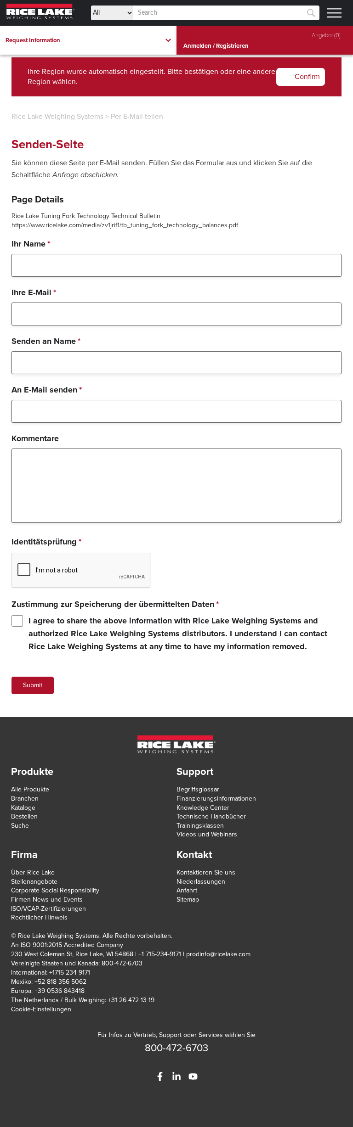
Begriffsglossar (197, 789)
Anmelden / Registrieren (216, 46)
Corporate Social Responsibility (55, 890)
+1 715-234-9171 (159, 954)
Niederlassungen (200, 882)
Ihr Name (30, 244)
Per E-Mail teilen (137, 116)
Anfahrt (186, 890)
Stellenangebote (34, 882)
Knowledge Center (202, 808)
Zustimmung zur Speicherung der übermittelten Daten (115, 604)
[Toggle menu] (334, 13)
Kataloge (23, 808)
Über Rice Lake (33, 872)
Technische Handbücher (211, 816)
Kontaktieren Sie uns (205, 872)
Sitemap (187, 899)
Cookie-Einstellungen (41, 1009)
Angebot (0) (326, 35)
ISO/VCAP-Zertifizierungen (48, 909)
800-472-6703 (176, 1048)
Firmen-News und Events (47, 899)
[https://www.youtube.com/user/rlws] (193, 1076)
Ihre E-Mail (33, 292)
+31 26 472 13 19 (131, 1000)
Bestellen (24, 816)
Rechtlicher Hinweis (39, 917)
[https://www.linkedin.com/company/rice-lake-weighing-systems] (176, 1076)
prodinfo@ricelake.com (218, 954)
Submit (32, 685)
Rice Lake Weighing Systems (57, 116)
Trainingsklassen (200, 826)
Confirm (307, 76)
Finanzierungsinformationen (216, 798)
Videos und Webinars (206, 834)
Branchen (25, 798)
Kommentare (35, 438)
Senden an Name (45, 341)
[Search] (311, 13)
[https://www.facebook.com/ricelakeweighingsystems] (160, 1076)
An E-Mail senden (46, 390)
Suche (20, 826)
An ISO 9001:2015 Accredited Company (67, 945)
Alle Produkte (30, 789)
